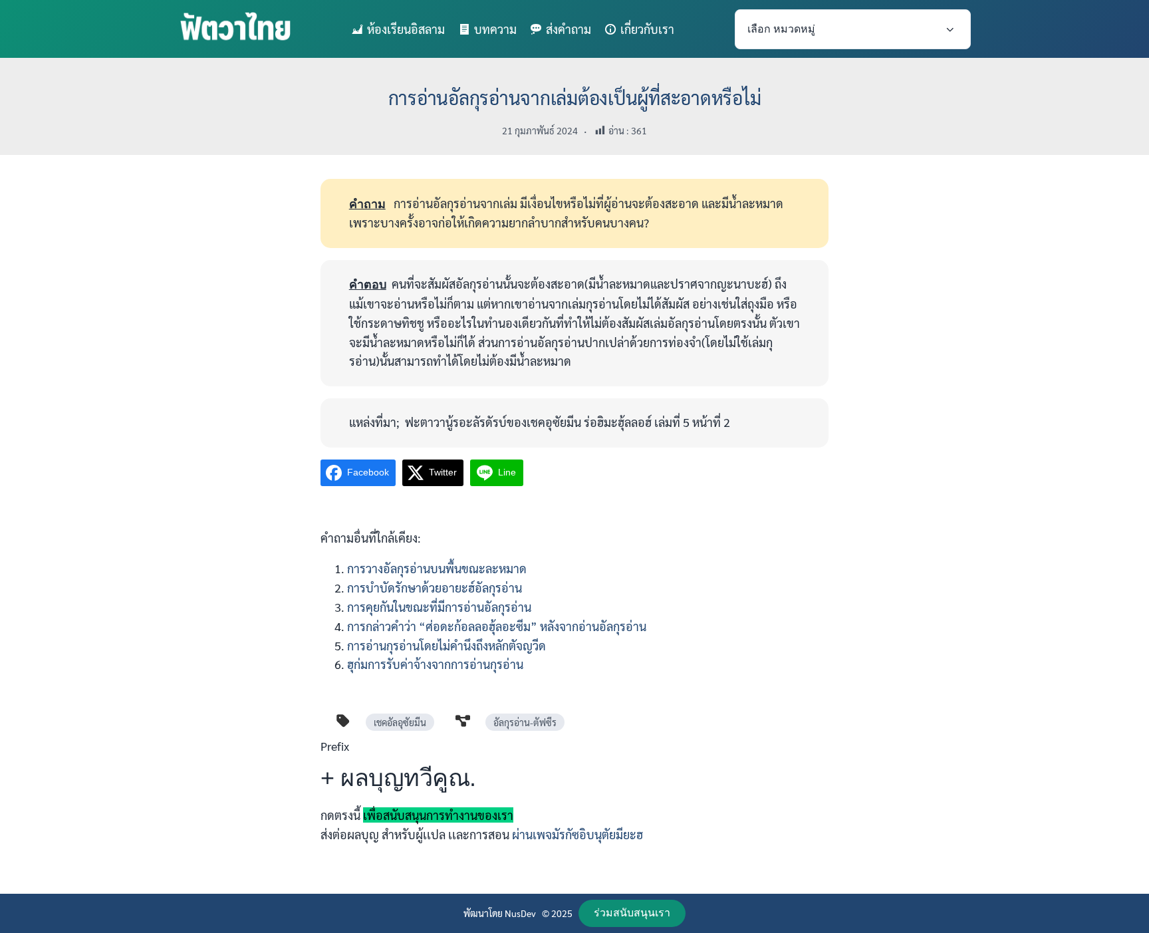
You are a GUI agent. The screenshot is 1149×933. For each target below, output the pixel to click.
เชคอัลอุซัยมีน (400, 722)
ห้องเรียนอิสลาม (406, 29)
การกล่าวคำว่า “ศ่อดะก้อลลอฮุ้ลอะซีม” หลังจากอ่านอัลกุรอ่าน (496, 626)
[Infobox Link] (574, 795)
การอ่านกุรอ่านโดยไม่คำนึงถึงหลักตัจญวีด (446, 645)
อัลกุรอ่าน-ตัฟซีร (525, 722)
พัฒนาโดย (484, 913)
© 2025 (557, 913)
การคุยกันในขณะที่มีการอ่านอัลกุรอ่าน (439, 606)
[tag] (343, 721)
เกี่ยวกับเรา (647, 29)
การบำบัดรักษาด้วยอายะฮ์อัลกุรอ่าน (434, 587)
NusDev (520, 913)
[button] (632, 913)
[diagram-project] (462, 721)
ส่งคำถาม (568, 29)
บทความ (495, 29)
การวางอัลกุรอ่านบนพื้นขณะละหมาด (437, 568)
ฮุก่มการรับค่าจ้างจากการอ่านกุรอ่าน (436, 664)
